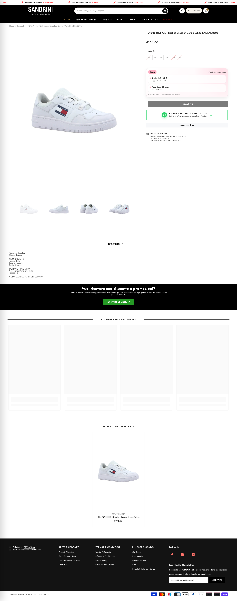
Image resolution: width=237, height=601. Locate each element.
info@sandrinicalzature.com (30, 549)
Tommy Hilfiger (118, 514)
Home (11, 26)
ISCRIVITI (217, 580)
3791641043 (29, 547)
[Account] (182, 10)
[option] (74, 110)
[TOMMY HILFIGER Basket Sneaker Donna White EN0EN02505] (118, 471)
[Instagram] (182, 554)
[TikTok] (193, 554)
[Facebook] (172, 554)
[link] (34, 401)
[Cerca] (165, 10)
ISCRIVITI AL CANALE (118, 302)
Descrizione (115, 244)
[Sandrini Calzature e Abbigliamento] (40, 11)
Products (21, 26)
